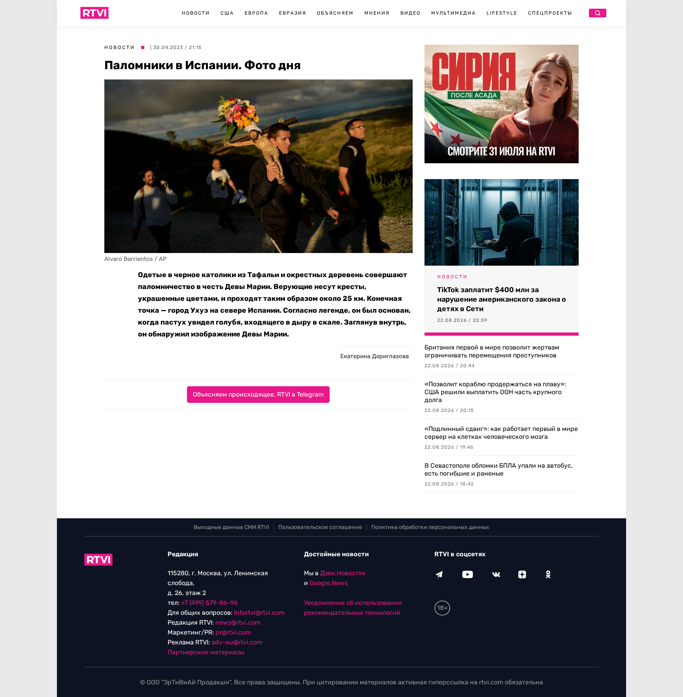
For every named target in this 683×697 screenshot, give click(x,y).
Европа (256, 13)
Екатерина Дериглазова (374, 356)
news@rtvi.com (237, 622)
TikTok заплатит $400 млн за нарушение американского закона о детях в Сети (501, 299)
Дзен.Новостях (343, 573)
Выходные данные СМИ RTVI (231, 527)
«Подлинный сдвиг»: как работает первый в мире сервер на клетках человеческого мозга (501, 432)
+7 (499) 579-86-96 (209, 602)
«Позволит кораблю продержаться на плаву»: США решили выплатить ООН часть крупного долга (495, 392)
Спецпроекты (550, 13)
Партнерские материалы (206, 652)
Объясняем (335, 13)
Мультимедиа (453, 13)
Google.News (328, 583)
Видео (410, 13)
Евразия (292, 13)
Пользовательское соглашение (320, 527)
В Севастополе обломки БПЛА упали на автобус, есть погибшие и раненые (499, 469)
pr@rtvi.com (233, 632)
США (227, 13)
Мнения (377, 13)
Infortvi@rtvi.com (259, 612)
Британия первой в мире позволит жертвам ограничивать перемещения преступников (492, 351)
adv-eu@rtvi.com (236, 642)
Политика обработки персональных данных (430, 527)
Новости (196, 13)
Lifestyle (502, 13)
